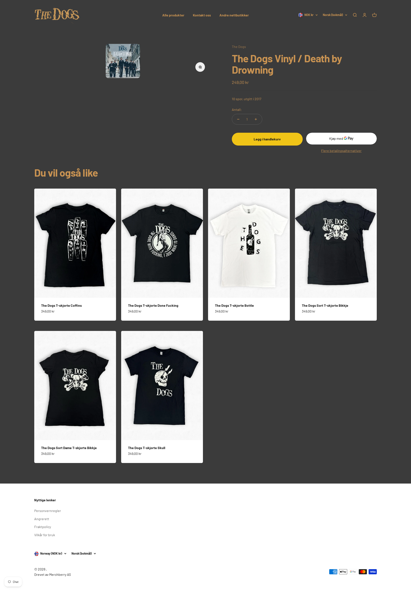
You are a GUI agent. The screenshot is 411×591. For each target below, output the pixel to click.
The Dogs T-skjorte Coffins (61, 305)
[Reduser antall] (238, 119)
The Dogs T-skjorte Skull (146, 448)
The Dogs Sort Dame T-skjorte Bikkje (69, 448)
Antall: (237, 109)
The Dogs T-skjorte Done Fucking (153, 305)
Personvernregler (47, 511)
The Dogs (239, 47)
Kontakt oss (202, 15)
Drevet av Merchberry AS (52, 574)
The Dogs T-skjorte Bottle (234, 305)
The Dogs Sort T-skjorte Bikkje (325, 305)
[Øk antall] (256, 119)
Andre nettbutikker (234, 15)
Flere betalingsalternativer (341, 151)
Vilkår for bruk (44, 535)
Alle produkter (173, 15)
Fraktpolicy (42, 527)
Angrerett (41, 519)
